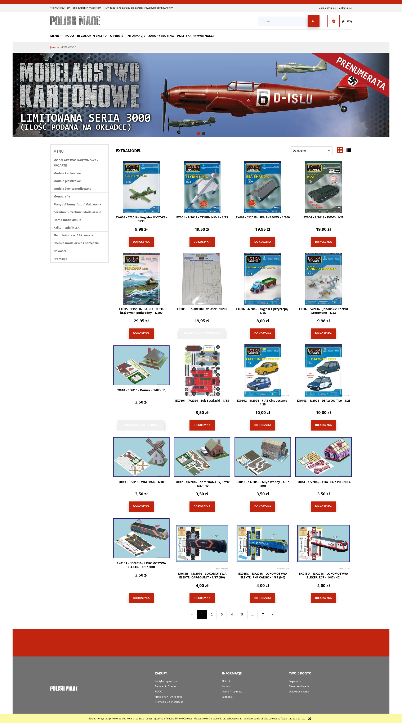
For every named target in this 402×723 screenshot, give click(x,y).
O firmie (226, 681)
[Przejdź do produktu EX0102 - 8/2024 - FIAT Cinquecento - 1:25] (262, 370)
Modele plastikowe (67, 181)
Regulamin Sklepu (165, 686)
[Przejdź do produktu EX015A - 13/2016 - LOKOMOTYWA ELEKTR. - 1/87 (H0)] (141, 538)
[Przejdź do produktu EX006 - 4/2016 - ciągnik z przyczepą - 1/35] (262, 279)
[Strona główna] (75, 21)
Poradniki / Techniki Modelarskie (77, 212)
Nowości (59, 251)
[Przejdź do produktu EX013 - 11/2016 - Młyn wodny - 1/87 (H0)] (262, 457)
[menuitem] (57, 35)
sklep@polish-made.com (87, 7)
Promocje (60, 259)
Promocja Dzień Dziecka (169, 702)
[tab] (198, 133)
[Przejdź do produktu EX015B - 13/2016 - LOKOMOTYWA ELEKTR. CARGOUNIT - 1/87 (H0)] (202, 543)
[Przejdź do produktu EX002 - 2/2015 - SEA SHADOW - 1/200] (262, 187)
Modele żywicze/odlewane (72, 189)
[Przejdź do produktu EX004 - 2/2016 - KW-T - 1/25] (323, 187)
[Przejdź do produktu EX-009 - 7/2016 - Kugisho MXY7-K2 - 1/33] (141, 187)
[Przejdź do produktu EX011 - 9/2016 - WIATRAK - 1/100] (141, 457)
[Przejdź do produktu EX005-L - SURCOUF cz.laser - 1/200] (202, 279)
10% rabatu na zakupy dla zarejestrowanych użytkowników (138, 7)
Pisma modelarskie (67, 220)
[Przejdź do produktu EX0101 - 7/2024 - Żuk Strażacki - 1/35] (202, 370)
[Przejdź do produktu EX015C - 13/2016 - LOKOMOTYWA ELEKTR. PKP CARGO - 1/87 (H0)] (262, 543)
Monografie (61, 196)
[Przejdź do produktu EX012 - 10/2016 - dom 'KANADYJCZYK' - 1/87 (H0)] (202, 457)
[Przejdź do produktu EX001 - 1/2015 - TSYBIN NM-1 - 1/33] (202, 187)
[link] (201, 95)
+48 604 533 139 (60, 7)
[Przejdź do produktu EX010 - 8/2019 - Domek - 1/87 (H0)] (141, 365)
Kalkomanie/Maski (66, 227)
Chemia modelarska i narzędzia (76, 243)
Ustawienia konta (299, 691)
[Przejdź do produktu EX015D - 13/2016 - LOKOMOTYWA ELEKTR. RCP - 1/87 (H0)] (323, 543)
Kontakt (226, 686)
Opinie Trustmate (232, 691)
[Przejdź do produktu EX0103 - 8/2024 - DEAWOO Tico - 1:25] (323, 370)
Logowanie (295, 681)
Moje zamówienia (299, 686)
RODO (158, 691)
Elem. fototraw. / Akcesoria (73, 235)
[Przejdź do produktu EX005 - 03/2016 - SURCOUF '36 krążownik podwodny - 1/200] (141, 279)
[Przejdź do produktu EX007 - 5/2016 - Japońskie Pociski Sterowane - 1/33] (323, 279)
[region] (201, 95)
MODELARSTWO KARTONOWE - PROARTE (75, 162)
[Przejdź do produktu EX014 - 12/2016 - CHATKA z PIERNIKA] (323, 457)
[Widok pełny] (349, 150)
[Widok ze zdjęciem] (340, 150)
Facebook (227, 697)
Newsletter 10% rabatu (168, 697)
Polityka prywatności (167, 681)
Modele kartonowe (67, 173)
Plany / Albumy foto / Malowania (77, 204)
